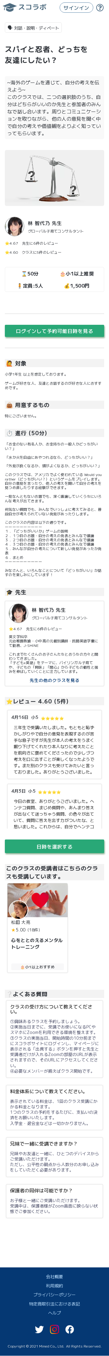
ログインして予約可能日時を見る (54, 330)
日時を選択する (55, 846)
